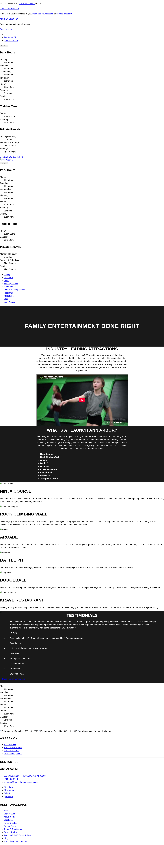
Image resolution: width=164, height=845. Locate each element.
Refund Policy (10, 826)
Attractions (9, 296)
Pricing (7, 280)
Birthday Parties (11, 284)
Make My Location (8, 19)
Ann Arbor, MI (10, 37)
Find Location (6, 29)
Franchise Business (13, 747)
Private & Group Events (14, 290)
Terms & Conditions (13, 829)
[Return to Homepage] (7, 160)
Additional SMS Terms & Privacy (19, 835)
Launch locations (27, 3)
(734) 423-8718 (11, 40)
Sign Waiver (9, 302)
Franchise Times (11, 750)
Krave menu (9, 817)
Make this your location (43, 14)
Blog (6, 299)
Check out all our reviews (13, 679)
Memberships (10, 287)
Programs (8, 293)
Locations (8, 820)
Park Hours (4, 46)
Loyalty (7, 274)
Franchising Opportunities (15, 841)
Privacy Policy (10, 832)
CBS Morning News (13, 754)
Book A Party (6, 157)
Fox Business (10, 744)
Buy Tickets (18, 157)
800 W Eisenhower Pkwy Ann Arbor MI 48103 (25, 776)
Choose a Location (9, 9)
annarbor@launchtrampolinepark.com (21, 782)
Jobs (6, 811)
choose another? (64, 14)
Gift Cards (8, 277)
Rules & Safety (11, 823)
